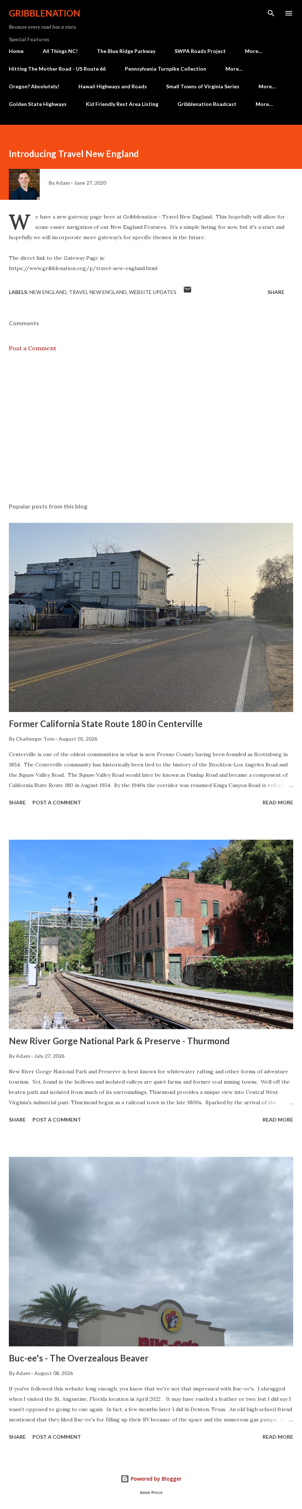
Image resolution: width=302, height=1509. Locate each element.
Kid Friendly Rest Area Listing (122, 104)
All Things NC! (60, 51)
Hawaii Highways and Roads (112, 86)
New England (48, 292)
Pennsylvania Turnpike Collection (165, 68)
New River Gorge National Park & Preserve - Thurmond (119, 1040)
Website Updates (152, 292)
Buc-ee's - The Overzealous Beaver (78, 1358)
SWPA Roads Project (200, 51)
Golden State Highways (38, 104)
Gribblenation (44, 13)
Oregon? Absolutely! (34, 86)
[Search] (271, 13)
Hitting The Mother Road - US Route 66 (57, 68)
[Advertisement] (151, 427)
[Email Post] (187, 292)
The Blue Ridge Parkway (126, 51)
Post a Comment (32, 348)
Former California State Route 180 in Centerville (106, 723)
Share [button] (275, 292)
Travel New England (98, 292)
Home (16, 51)
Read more (278, 802)
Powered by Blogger (155, 1478)
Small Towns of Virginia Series (202, 86)
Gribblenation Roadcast (207, 104)
